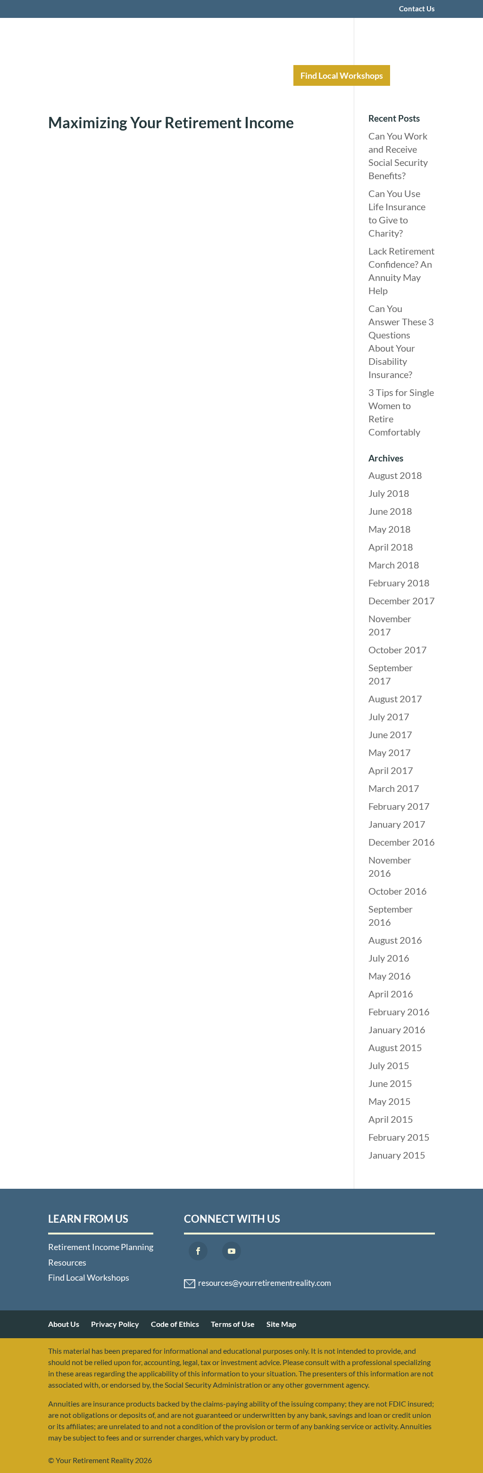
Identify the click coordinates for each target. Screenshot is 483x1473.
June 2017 (390, 734)
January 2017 (396, 824)
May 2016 (389, 975)
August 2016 (395, 940)
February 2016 (399, 1011)
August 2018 (395, 475)
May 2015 (389, 1101)
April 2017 (390, 770)
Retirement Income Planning (154, 75)
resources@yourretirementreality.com (264, 1283)
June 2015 (390, 1083)
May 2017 (389, 752)
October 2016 (397, 891)
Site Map (281, 1323)
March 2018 (393, 564)
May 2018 (389, 529)
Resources (254, 75)
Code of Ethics (175, 1323)
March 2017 (393, 788)
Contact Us (417, 9)
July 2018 (388, 493)
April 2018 (390, 546)
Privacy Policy (115, 1323)
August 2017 (395, 698)
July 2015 (388, 1065)
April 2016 (390, 993)
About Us (63, 1323)
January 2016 (396, 1029)
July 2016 (388, 957)
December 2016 (401, 842)
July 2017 (388, 716)
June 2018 (390, 511)
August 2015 (395, 1047)
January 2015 (396, 1154)
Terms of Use (233, 1323)
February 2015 (399, 1137)
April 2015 (390, 1119)
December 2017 (401, 600)
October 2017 (397, 649)
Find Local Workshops (341, 75)
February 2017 (399, 806)
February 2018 (399, 582)
